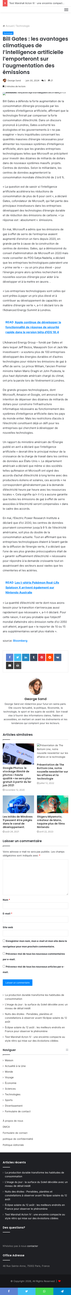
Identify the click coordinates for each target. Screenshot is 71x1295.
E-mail (7, 913)
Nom (6, 899)
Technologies (12, 1094)
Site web (8, 927)
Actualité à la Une (15, 1066)
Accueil (9, 25)
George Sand (14, 80)
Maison (9, 1060)
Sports (9, 1100)
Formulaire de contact (18, 1111)
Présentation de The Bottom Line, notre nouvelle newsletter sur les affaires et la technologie (52, 771)
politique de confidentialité (18, 1138)
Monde (9, 1071)
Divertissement (14, 1105)
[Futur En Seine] (15, 13)
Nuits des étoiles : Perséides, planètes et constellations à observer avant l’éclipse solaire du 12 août (36, 1018)
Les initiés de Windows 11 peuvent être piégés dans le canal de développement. (18, 822)
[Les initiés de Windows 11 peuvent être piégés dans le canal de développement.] (18, 804)
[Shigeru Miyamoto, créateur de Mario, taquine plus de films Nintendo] (52, 804)
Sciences (10, 1088)
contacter (32, 1245)
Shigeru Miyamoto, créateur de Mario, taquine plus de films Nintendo (51, 822)
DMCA (6, 1126)
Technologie (23, 25)
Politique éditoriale (13, 1144)
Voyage (9, 1077)
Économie (10, 1083)
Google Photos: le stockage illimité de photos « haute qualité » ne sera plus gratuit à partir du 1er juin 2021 (17, 776)
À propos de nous (13, 1120)
